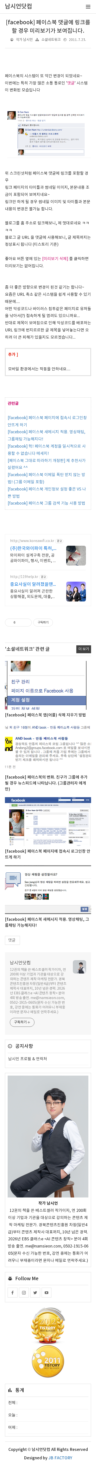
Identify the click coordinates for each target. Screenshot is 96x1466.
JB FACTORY (60, 1458)
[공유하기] (20, 622)
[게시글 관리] (26, 622)
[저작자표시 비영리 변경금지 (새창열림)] (59, 622)
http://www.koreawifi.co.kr (32, 541)
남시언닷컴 (20, 963)
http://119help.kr (24, 577)
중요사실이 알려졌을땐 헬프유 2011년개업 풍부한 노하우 (32, 585)
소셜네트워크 (51, 40)
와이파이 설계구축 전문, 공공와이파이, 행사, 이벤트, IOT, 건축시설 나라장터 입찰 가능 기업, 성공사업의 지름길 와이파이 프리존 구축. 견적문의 (33, 558)
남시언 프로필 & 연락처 (27, 1059)
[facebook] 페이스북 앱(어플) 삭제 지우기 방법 (45, 715)
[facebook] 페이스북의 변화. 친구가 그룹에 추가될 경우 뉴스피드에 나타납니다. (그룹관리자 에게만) (46, 783)
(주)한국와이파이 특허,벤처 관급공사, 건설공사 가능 (32, 549)
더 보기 (84, 649)
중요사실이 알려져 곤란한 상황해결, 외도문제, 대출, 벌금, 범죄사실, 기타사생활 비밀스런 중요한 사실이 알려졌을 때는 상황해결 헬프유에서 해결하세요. (32, 594)
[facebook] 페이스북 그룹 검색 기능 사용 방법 (46, 503)
